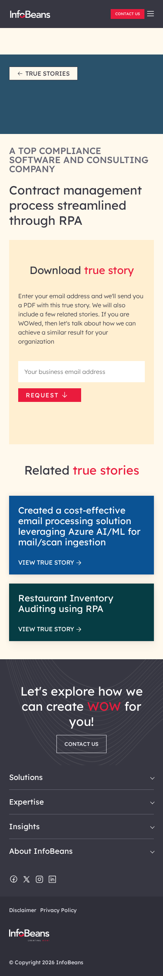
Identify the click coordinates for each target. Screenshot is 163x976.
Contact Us (127, 13)
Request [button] (42, 395)
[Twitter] (26, 880)
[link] (150, 13)
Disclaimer (22, 910)
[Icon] (150, 14)
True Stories (47, 73)
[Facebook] (13, 880)
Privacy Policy (58, 910)
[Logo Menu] (30, 17)
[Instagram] (39, 880)
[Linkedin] (52, 880)
